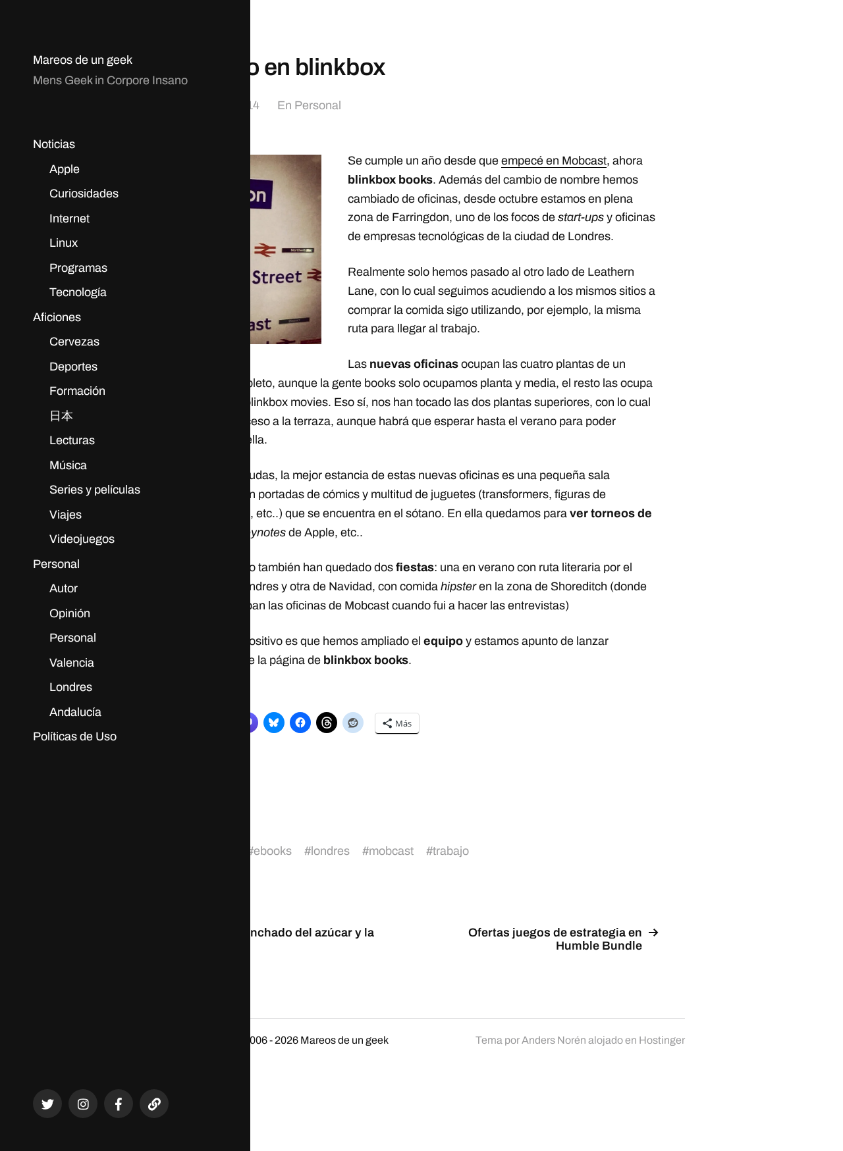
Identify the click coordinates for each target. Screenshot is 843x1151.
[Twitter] (47, 1103)
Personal (56, 564)
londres (330, 850)
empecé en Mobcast (554, 160)
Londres (70, 687)
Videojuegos (82, 539)
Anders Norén (554, 1040)
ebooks (273, 850)
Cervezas (74, 341)
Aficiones (57, 317)
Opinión (69, 613)
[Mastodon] (154, 1103)
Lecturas (72, 440)
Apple (64, 169)
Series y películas (94, 489)
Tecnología (78, 292)
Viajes (65, 514)
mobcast (391, 850)
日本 (61, 415)
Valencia (71, 662)
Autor (63, 588)
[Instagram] (82, 1103)
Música (68, 465)
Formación (77, 390)
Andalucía (75, 712)
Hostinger (662, 1040)
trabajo (451, 850)
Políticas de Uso (75, 736)
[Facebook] (118, 1103)
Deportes (73, 366)
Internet (69, 218)
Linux (63, 242)
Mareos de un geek (82, 59)
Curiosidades (84, 193)
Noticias (54, 144)
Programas (78, 267)
